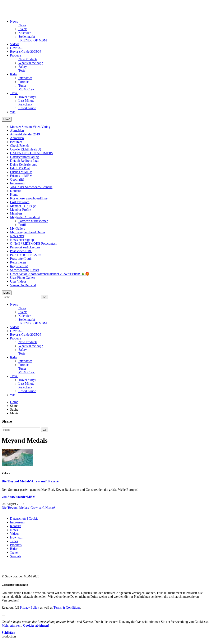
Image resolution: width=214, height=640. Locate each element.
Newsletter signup (22, 240)
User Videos (18, 281)
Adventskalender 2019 (25, 134)
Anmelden (17, 138)
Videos (14, 44)
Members (16, 213)
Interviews (25, 78)
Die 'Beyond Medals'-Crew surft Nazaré (30, 481)
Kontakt (15, 191)
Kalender (24, 33)
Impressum (17, 183)
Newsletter (17, 236)
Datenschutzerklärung (24, 157)
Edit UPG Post (20, 168)
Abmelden (17, 130)
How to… (16, 48)
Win (12, 112)
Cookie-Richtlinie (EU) (25, 149)
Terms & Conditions (67, 607)
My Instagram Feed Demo (27, 232)
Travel (14, 93)
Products (16, 55)
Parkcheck (25, 104)
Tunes (22, 85)
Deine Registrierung (23, 164)
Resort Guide (27, 108)
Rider (13, 74)
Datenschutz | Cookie (24, 518)
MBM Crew (26, 89)
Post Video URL (21, 251)
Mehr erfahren (11, 625)
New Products (27, 59)
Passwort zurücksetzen (33, 221)
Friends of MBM (21, 172)
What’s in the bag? (30, 63)
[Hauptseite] (26, 11)
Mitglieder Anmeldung (25, 217)
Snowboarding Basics (24, 270)
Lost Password (19, 202)
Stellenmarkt (26, 36)
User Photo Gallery (23, 277)
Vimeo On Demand (23, 285)
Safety (22, 66)
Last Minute (26, 100)
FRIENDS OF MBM (32, 40)
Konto (14, 194)
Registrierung (19, 266)
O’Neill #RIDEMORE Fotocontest (33, 243)
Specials (15, 556)
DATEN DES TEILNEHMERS (31, 153)
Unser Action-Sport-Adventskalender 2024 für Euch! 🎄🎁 (49, 274)
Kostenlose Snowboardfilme (28, 198)
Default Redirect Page (24, 160)
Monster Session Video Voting (30, 127)
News (14, 21)
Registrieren (18, 262)
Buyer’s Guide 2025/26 (25, 51)
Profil (22, 224)
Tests (21, 70)
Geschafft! (17, 179)
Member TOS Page (23, 206)
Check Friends (19, 145)
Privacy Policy (29, 607)
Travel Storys (27, 97)
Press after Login (21, 258)
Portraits (23, 82)
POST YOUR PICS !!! (25, 255)
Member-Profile (20, 209)
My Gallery (17, 228)
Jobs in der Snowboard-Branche (31, 187)
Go (44, 297)
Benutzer (16, 142)
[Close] (3, 615)
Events (22, 29)
